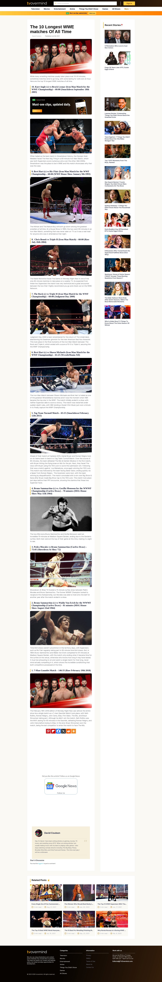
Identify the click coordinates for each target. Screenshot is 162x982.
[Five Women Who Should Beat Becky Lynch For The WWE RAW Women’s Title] (79, 892)
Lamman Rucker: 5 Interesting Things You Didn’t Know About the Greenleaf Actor (117, 115)
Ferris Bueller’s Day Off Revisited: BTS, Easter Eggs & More (116, 230)
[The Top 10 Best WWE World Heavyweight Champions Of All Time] (46, 919)
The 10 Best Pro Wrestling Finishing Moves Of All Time (84, 930)
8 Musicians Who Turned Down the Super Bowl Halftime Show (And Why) (117, 252)
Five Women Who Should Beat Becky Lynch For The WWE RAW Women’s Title (92, 904)
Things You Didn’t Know (88, 9)
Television (35, 9)
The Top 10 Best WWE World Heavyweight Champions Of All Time (55, 930)
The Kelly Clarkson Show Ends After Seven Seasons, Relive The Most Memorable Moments (116, 300)
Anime (72, 9)
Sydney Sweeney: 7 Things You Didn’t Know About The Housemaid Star (117, 207)
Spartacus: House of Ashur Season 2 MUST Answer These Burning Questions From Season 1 (117, 276)
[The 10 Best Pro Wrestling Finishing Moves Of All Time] (79, 919)
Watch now (92, 13)
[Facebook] (58, 731)
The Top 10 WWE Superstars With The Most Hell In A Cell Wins (120, 904)
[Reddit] (68, 731)
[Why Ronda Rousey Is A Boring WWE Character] (112, 919)
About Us (89, 964)
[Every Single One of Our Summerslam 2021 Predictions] (46, 892)
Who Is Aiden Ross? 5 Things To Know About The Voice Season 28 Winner (117, 323)
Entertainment (60, 9)
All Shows (116, 9)
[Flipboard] (53, 731)
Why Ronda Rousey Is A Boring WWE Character (115, 930)
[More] (73, 731)
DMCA (88, 958)
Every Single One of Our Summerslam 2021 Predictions (51, 904)
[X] (63, 731)
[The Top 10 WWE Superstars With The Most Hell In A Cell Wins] (112, 892)
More (126, 9)
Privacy (88, 955)
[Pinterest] (48, 731)
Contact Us (90, 967)
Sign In (129, 3)
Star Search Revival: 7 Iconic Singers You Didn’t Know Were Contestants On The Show (115, 184)
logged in (40, 863)
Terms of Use (90, 961)
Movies (47, 9)
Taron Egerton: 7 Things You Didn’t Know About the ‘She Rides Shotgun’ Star (117, 139)
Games (105, 9)
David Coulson (36, 36)
